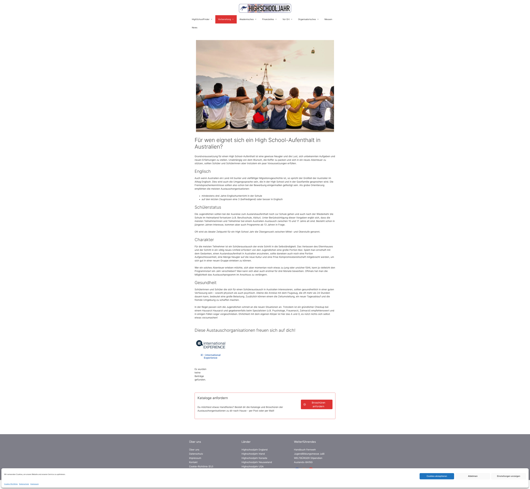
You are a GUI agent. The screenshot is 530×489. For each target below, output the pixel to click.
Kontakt (193, 462)
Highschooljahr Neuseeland (257, 462)
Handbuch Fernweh (305, 449)
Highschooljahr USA (253, 466)
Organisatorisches (307, 19)
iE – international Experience (211, 356)
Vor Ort (286, 19)
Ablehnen (473, 476)
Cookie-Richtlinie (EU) (201, 466)
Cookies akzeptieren (437, 476)
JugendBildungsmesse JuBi (309, 453)
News (194, 27)
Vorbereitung (224, 19)
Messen (328, 19)
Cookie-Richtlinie (11, 484)
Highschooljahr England (255, 449)
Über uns (194, 449)
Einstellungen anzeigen (508, 476)
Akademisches (246, 19)
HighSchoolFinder (201, 19)
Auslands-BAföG (303, 462)
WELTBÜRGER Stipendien (308, 458)
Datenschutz (24, 484)
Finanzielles (268, 19)
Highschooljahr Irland (253, 453)
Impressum (34, 484)
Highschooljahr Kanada (254, 458)
